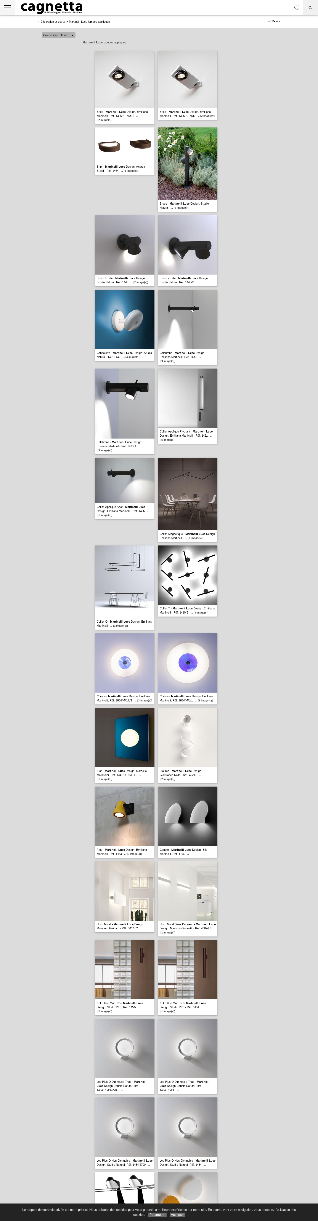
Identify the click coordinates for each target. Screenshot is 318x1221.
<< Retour (274, 21)
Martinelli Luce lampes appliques (89, 21)
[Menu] (7, 7)
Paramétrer (157, 1214)
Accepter (177, 1214)
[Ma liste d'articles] (297, 7)
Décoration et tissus (53, 21)
